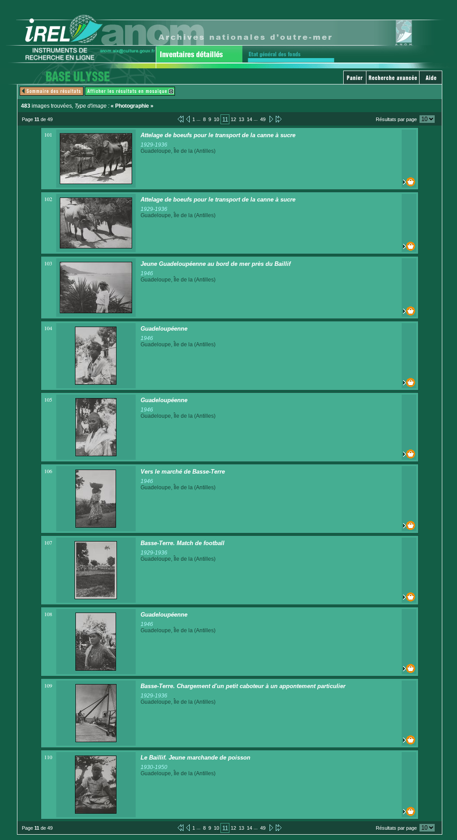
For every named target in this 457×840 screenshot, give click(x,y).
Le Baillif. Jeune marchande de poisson (195, 757)
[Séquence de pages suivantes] (278, 119)
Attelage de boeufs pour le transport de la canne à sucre (218, 135)
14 (249, 119)
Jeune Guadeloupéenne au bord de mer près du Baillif (216, 263)
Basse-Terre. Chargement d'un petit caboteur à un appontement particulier (243, 686)
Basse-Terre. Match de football (182, 543)
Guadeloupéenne (164, 328)
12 (233, 119)
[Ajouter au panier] (409, 181)
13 (241, 119)
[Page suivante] (270, 119)
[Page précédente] (188, 119)
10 (216, 119)
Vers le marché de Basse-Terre (183, 471)
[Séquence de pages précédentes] (180, 119)
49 (263, 119)
